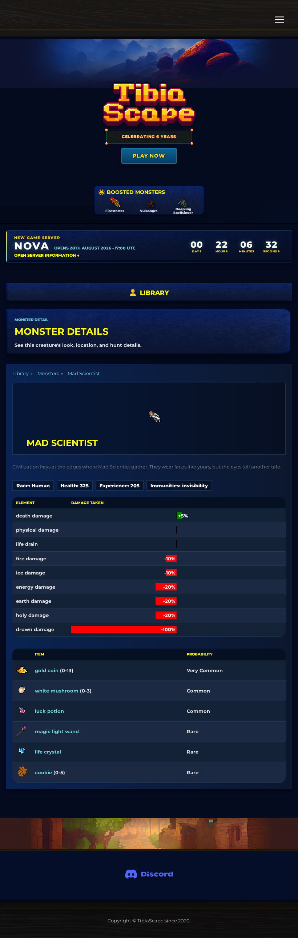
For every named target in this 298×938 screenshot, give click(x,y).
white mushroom (56, 691)
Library (20, 373)
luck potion (49, 711)
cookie (43, 772)
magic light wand (57, 731)
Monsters (48, 373)
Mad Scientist (84, 373)
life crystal (48, 752)
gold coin (47, 670)
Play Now (149, 156)
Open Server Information (47, 255)
